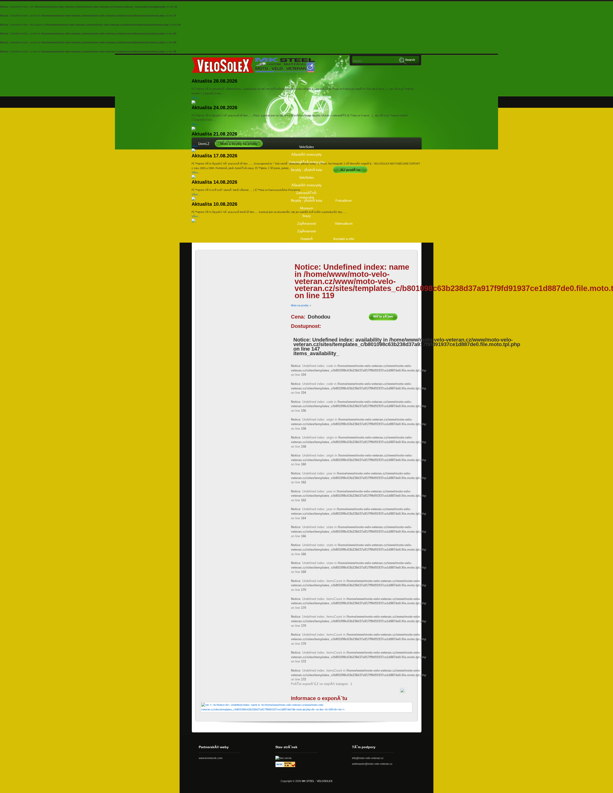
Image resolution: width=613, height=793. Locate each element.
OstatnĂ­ (307, 239)
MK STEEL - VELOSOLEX (317, 781)
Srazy (306, 216)
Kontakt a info (343, 239)
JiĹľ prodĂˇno (350, 170)
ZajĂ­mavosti (306, 223)
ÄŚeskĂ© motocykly (306, 154)
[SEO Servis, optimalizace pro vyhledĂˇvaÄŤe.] (283, 758)
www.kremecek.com (210, 758)
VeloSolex (306, 147)
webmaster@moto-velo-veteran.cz (372, 763)
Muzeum (306, 208)
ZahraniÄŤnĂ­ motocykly (306, 194)
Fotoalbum (343, 200)
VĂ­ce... (196, 98)
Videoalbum (344, 223)
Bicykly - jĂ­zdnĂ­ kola (306, 170)
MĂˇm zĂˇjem (383, 316)
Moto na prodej (299, 305)
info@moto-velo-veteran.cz (368, 758)
